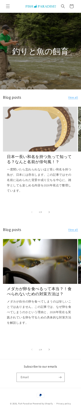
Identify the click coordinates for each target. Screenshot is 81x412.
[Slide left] (32, 212)
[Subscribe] (60, 377)
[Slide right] (49, 212)
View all (73, 97)
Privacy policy (63, 403)
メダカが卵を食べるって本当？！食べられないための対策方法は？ (39, 291)
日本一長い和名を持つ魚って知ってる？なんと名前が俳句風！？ (39, 159)
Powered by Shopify (43, 403)
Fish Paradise (25, 403)
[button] (8, 6)
